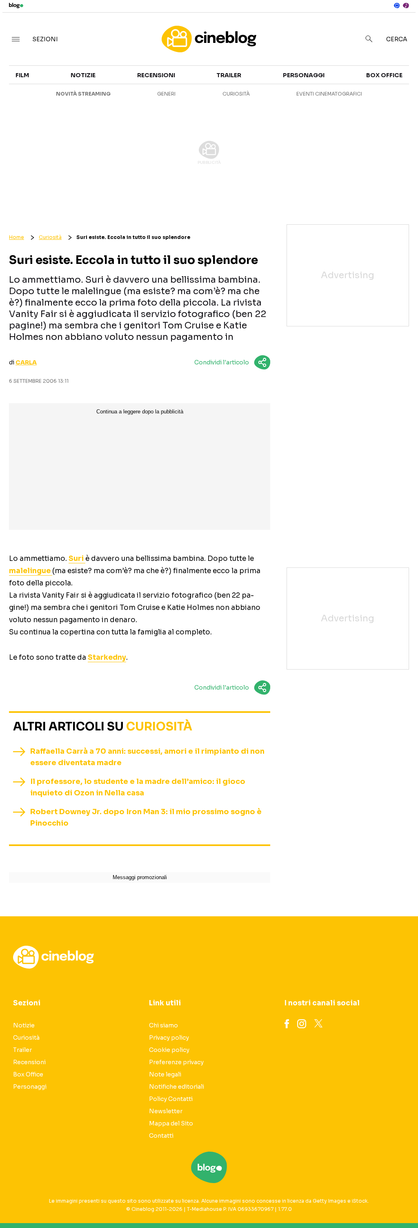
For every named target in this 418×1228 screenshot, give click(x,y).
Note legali (165, 1074)
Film (22, 75)
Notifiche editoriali (176, 1086)
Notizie (83, 75)
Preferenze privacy (176, 1062)
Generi (166, 94)
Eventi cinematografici (329, 94)
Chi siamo (163, 1025)
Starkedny (107, 657)
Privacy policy (169, 1037)
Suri (77, 558)
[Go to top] (355, 1201)
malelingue (30, 571)
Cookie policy (169, 1050)
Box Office (384, 75)
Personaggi (304, 75)
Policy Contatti (171, 1099)
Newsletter (165, 1111)
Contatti (161, 1135)
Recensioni (156, 75)
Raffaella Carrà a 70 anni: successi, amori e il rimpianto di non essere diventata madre (147, 757)
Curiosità (236, 94)
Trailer (228, 75)
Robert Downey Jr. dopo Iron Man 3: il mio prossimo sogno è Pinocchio (146, 817)
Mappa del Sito (171, 1123)
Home (16, 237)
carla (26, 362)
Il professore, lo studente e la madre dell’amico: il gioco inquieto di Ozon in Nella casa (137, 787)
